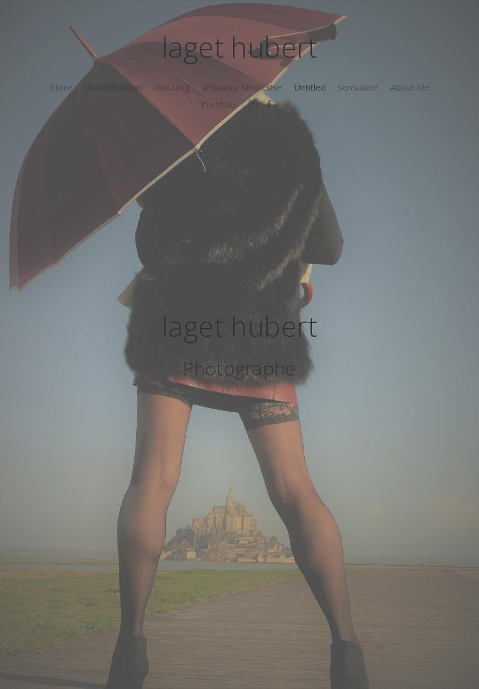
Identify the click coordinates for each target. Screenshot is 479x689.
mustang (172, 87)
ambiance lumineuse (242, 87)
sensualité (358, 87)
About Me (409, 87)
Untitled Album (113, 87)
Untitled (310, 87)
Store (61, 87)
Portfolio (218, 104)
